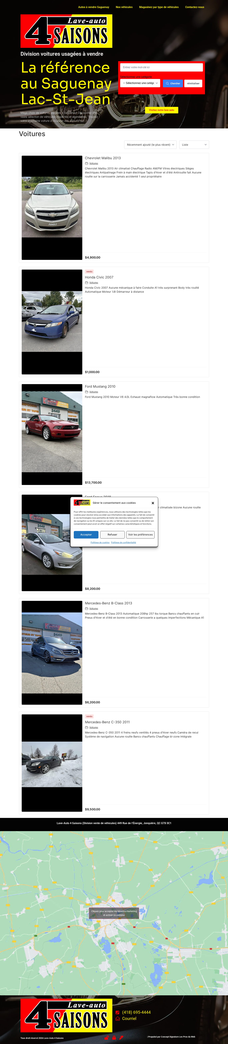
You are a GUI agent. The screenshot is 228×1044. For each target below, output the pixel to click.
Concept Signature (170, 1036)
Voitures (93, 163)
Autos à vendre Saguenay (93, 7)
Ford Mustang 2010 (100, 386)
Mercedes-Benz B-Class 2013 (108, 603)
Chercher (175, 83)
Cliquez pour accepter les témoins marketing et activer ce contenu (114, 913)
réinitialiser (193, 83)
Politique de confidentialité (123, 542)
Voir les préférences (140, 534)
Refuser (112, 534)
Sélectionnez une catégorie (136, 77)
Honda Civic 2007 (99, 277)
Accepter (86, 534)
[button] (153, 503)
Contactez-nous (194, 7)
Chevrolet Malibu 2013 (103, 158)
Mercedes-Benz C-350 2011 (107, 722)
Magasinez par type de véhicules (159, 7)
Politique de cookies (100, 542)
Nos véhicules (124, 7)
